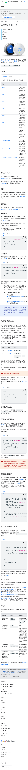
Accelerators (4, 691)
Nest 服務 (17, 483)
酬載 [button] (4, 491)
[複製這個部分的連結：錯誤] (6, 606)
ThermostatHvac (6, 140)
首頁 (2, 21)
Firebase (3, 723)
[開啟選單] (2, 2)
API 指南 (23, 21)
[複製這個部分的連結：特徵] (6, 72)
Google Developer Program (7, 684)
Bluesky (3, 702)
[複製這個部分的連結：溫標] (6, 189)
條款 (2, 763)
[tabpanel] (14, 123)
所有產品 (3, 756)
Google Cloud (4, 730)
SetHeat (10, 350)
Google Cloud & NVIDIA (6, 693)
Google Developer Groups (7, 686)
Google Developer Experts (7, 689)
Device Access (12, 2)
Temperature (4, 178)
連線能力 (4, 87)
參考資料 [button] (5, 76)
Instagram (3, 705)
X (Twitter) (3, 709)
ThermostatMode (6, 148)
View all (3, 735)
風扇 (3, 94)
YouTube (3, 712)
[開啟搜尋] (22, 2)
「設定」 (4, 115)
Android (3, 718)
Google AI (3, 754)
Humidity (3, 183)
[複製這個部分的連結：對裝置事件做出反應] (18, 527)
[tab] (4, 76)
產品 (6, 21)
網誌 (2, 700)
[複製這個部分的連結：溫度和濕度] (11, 173)
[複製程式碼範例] (25, 237)
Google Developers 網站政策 (8, 672)
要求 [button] (4, 234)
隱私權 (6, 763)
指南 (2, 6)
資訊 (3, 108)
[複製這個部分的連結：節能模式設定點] (13, 407)
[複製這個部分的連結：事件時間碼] (10, 580)
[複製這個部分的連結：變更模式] (9, 204)
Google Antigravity (5, 728)
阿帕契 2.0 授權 (17, 671)
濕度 (3, 101)
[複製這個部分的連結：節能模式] (8, 254)
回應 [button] (8, 234)
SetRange (10, 356)
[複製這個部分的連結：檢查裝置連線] (13, 474)
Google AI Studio (5, 725)
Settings (22, 196)
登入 (25, 1)
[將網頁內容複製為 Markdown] (16, 25)
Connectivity (21, 479)
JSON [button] (10, 76)
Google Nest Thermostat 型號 (9, 61)
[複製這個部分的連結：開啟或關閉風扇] (15, 419)
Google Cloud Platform (6, 752)
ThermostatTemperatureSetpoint (10, 157)
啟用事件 (7, 575)
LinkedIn (3, 707)
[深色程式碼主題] (23, 237)
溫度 (3, 123)
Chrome (3, 721)
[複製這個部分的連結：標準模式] (8, 214)
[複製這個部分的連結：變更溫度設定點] (15, 321)
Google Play (4, 733)
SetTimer (3, 425)
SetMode (5, 220)
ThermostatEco (5, 130)
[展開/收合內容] (11, 29)
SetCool (10, 353)
